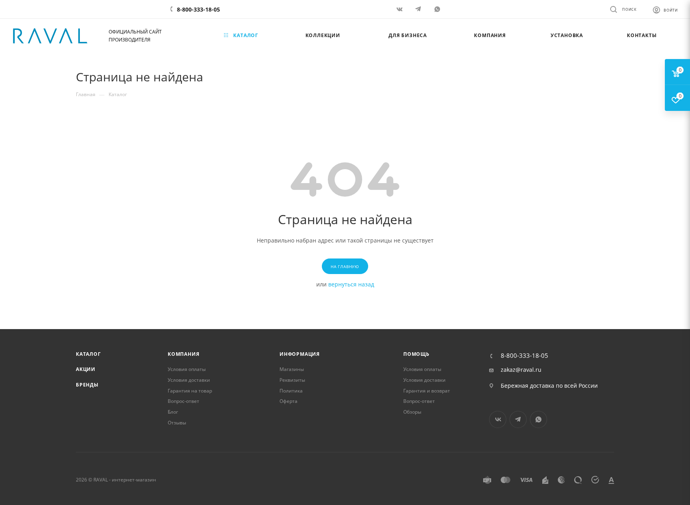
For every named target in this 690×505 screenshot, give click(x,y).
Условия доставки (189, 380)
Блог (173, 411)
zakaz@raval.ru (521, 369)
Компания (183, 354)
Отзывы (177, 422)
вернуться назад (351, 284)
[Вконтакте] (400, 9)
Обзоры (412, 411)
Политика (291, 390)
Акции (85, 369)
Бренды (87, 384)
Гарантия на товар (190, 390)
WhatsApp (437, 9)
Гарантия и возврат (426, 390)
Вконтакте (497, 419)
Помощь (416, 354)
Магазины (292, 369)
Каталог (88, 354)
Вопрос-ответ (183, 401)
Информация (300, 354)
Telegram (518, 419)
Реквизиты (292, 380)
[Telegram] (419, 9)
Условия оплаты (187, 369)
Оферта (288, 401)
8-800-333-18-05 (198, 9)
